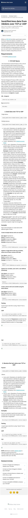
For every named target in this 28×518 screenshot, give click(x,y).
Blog (15, 509)
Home (6, 509)
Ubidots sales (18, 450)
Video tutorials (20, 509)
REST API (8, 39)
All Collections (4, 16)
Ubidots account (12, 56)
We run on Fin (14, 514)
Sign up (10, 509)
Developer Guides (13, 16)
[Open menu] (25, 2)
